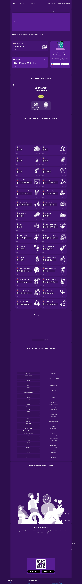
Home (24, 11)
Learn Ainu (30, 582)
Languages (53, 3)
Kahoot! (59, 3)
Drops (49, 3)
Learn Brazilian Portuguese (57, 583)
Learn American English (56, 582)
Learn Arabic (31, 583)
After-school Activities (48, 11)
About (9, 582)
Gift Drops (68, 3)
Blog (56, 3)
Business (63, 3)
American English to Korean (34, 11)
